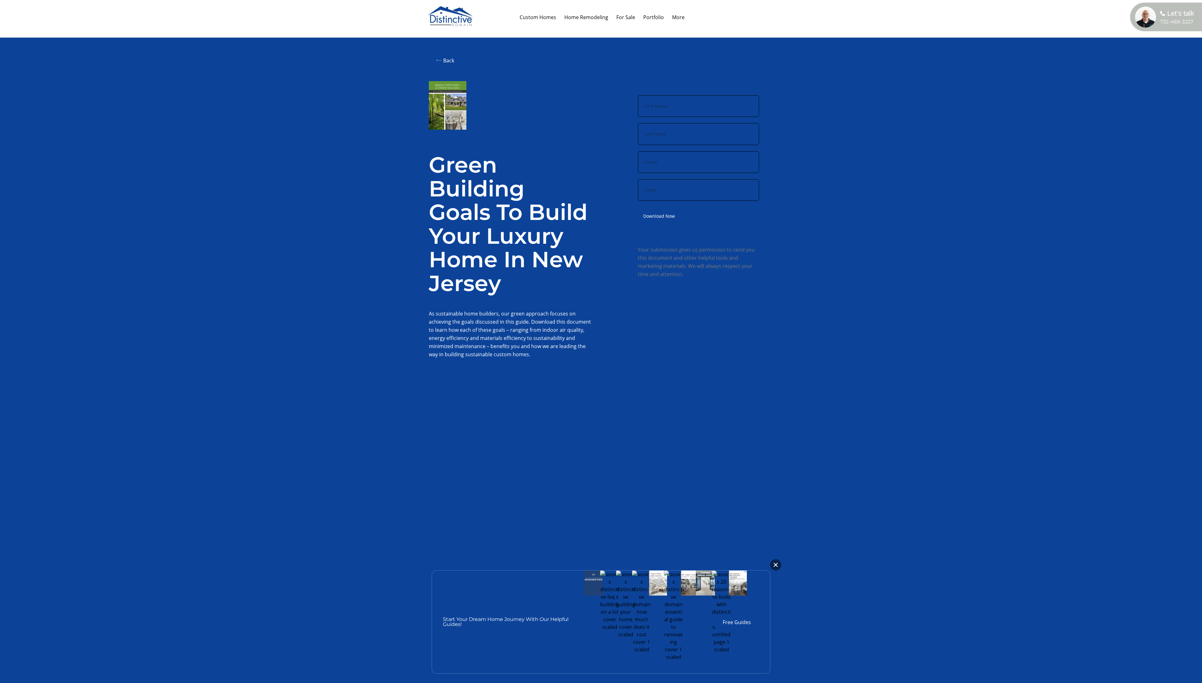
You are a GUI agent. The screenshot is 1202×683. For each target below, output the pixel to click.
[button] (586, 17)
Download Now (659, 216)
